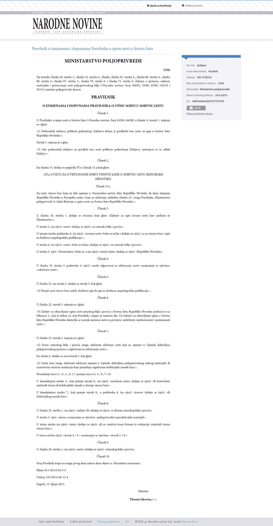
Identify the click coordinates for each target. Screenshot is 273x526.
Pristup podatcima (109, 521)
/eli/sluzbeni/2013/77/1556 (208, 101)
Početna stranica (193, 5)
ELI (127, 521)
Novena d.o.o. (190, 521)
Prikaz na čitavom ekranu (199, 113)
